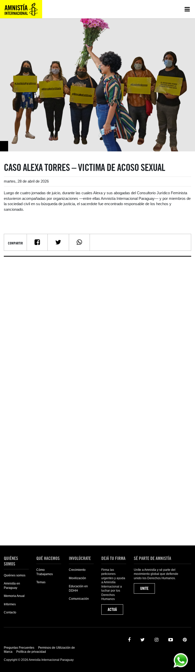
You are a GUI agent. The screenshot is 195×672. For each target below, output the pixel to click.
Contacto (10, 612)
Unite (144, 588)
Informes (10, 604)
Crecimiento (77, 570)
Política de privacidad (31, 651)
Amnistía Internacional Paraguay (21, 9)
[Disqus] (97, 323)
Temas (40, 582)
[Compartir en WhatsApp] (79, 242)
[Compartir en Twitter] (58, 242)
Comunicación (79, 598)
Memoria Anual (14, 596)
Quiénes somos (14, 575)
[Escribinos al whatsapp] (181, 660)
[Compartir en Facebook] (37, 242)
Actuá (112, 609)
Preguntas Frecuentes (19, 647)
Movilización (77, 578)
